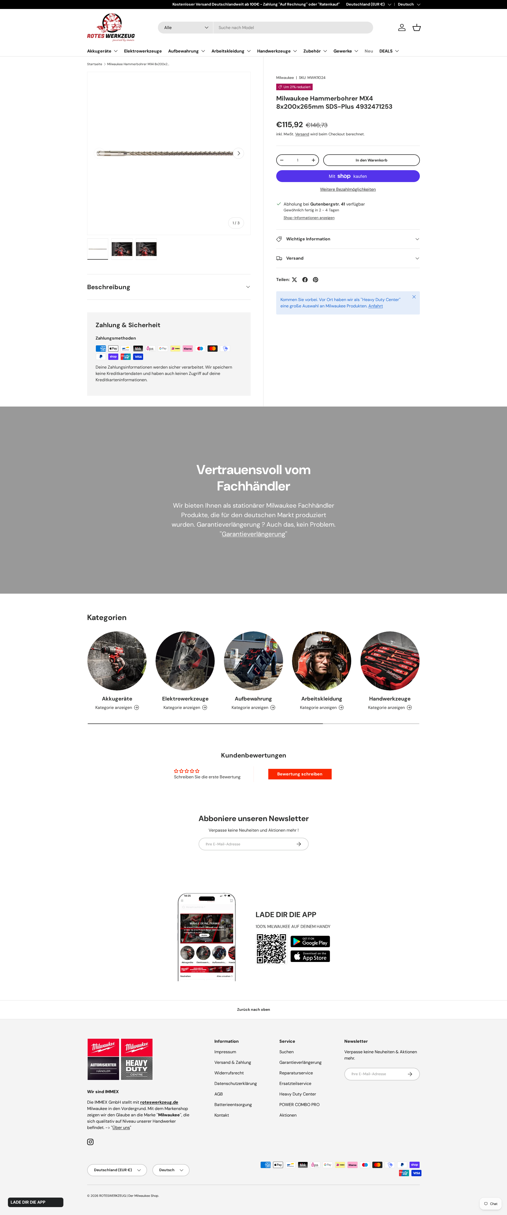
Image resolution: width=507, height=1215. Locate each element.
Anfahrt (375, 306)
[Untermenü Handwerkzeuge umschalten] (295, 51)
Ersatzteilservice (295, 1083)
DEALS (386, 51)
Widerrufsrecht (229, 1073)
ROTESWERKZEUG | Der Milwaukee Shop (128, 1196)
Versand (302, 134)
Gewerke (343, 51)
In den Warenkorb (371, 160)
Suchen (286, 1052)
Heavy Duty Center (297, 1094)
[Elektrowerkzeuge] (185, 660)
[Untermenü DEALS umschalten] (397, 51)
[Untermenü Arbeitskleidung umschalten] (249, 51)
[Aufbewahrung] (253, 660)
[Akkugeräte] (117, 660)
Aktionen (288, 1115)
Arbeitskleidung (228, 51)
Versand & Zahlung (232, 1062)
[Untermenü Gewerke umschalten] (356, 51)
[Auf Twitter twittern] (294, 279)
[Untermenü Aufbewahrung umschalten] (203, 51)
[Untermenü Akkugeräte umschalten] (115, 51)
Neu (369, 51)
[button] (416, 27)
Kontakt (221, 1115)
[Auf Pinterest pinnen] (315, 279)
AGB (218, 1094)
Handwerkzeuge (274, 51)
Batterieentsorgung (233, 1104)
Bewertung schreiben (299, 774)
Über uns (121, 1127)
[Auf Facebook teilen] (305, 279)
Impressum (225, 1052)
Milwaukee (285, 77)
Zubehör (312, 51)
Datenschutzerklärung (235, 1083)
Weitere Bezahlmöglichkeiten (348, 189)
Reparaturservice (296, 1073)
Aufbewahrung (183, 51)
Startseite (94, 64)
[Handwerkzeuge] (390, 660)
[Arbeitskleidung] (321, 660)
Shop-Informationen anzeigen (309, 217)
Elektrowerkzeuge (143, 51)
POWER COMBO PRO (299, 1104)
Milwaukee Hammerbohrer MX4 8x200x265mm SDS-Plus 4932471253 (139, 64)
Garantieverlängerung (253, 534)
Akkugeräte (99, 51)
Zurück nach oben (253, 1009)
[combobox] (265, 28)
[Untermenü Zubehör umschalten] (325, 51)
